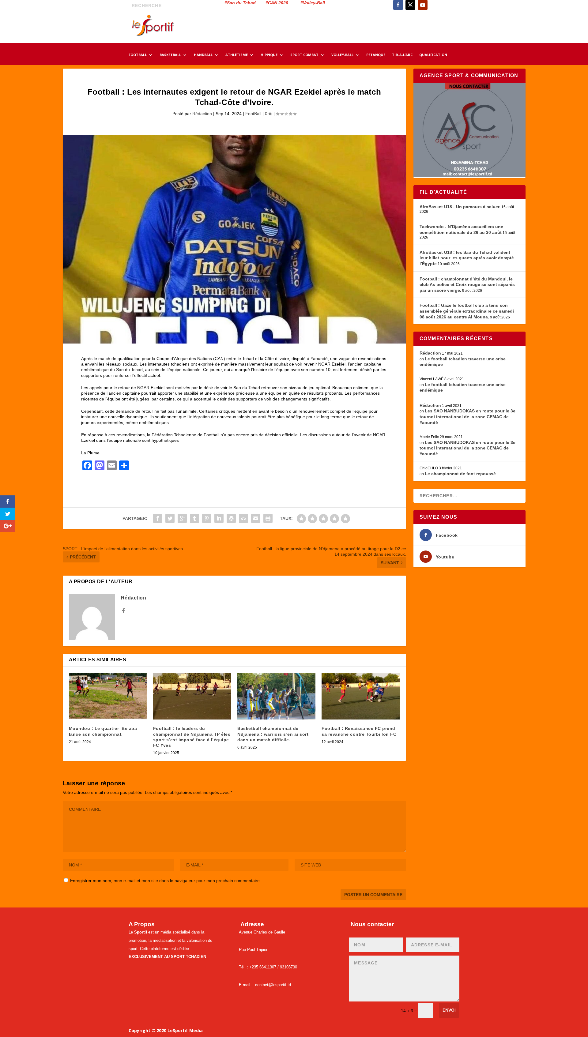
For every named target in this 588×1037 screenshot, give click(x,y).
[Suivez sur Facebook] (398, 5)
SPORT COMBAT (304, 55)
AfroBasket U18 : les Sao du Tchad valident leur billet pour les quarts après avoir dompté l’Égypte (467, 258)
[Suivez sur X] (410, 5)
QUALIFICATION (433, 55)
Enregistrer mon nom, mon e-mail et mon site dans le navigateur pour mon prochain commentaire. (165, 880)
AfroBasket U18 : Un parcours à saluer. (460, 206)
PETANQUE (375, 55)
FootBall (253, 113)
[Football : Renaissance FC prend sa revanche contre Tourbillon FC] (361, 696)
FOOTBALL (138, 55)
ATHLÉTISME (236, 55)
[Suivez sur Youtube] (423, 5)
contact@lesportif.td (273, 985)
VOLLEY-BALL (342, 55)
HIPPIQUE (269, 55)
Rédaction (202, 113)
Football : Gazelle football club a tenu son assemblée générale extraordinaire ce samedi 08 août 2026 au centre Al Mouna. (467, 311)
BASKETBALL (170, 55)
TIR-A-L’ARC (402, 55)
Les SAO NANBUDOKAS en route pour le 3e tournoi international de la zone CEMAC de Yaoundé (467, 416)
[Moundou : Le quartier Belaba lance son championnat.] (108, 696)
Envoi (449, 1010)
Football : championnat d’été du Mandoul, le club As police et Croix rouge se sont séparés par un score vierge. (467, 284)
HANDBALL (203, 55)
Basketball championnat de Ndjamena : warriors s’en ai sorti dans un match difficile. (273, 734)
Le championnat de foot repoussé (460, 473)
